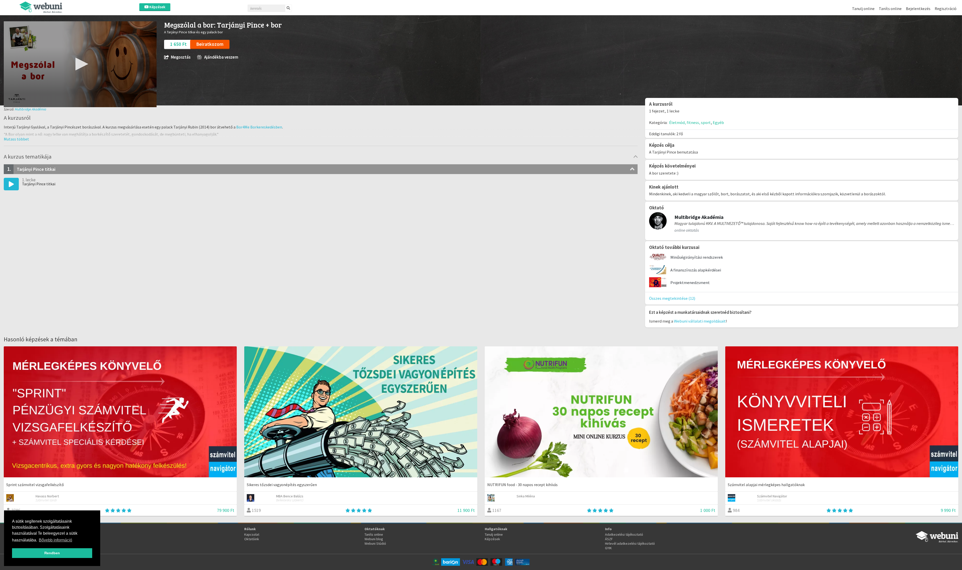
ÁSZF (609, 539)
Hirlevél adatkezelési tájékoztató (630, 543)
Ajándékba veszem (220, 57)
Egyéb (718, 122)
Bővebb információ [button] (55, 540)
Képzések (157, 7)
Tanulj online (863, 8)
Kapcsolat (251, 534)
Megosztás (180, 57)
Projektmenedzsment (690, 282)
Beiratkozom (209, 44)
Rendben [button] (52, 553)
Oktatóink (251, 539)
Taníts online (890, 8)
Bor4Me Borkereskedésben (259, 126)
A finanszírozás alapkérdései (695, 270)
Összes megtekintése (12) (672, 298)
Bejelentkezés (918, 8)
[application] (80, 64)
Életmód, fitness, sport (690, 122)
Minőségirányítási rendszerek (696, 257)
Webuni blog (374, 539)
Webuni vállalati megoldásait (700, 321)
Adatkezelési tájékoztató (624, 534)
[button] (80, 64)
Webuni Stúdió (375, 543)
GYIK (608, 548)
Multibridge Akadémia (30, 109)
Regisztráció (945, 8)
